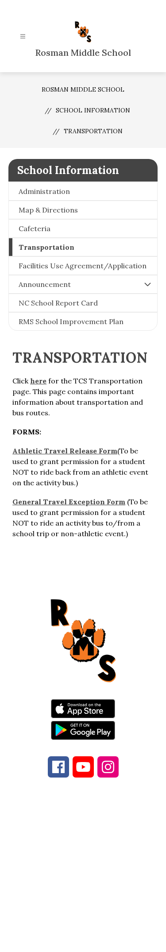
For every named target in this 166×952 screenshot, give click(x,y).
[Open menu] (23, 36)
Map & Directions (48, 209)
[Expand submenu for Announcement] (147, 284)
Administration (44, 191)
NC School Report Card (58, 302)
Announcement (45, 284)
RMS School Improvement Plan (71, 321)
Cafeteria (34, 228)
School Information (93, 110)
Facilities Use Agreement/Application (83, 265)
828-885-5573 (89, 852)
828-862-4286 (102, 841)
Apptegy (101, 939)
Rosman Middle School (83, 89)
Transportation (93, 131)
